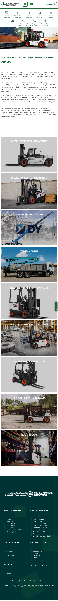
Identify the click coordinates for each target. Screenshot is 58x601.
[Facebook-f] (31, 565)
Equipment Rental (12, 24)
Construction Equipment (18, 16)
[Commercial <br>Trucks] (51, 12)
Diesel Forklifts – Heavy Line (29, 141)
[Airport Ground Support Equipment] (23, 20)
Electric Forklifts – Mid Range (29, 324)
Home (35, 9)
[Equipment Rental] (12, 20)
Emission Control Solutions (45, 24)
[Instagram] (35, 565)
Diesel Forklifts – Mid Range (29, 177)
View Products (29, 166)
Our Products (42, 9)
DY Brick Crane (29, 251)
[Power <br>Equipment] (6, 12)
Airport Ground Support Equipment (23, 24)
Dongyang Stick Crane (29, 214)
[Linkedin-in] (42, 565)
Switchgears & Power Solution (34, 24)
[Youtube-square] (45, 565)
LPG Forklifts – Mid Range (29, 398)
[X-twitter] (38, 565)
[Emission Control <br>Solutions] (45, 20)
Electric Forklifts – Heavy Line (29, 288)
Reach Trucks (29, 434)
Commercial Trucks (51, 16)
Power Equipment (7, 16)
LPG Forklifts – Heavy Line (29, 361)
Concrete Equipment (40, 16)
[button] (25, 4)
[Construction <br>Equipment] (18, 12)
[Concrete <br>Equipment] (40, 12)
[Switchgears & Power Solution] (34, 20)
